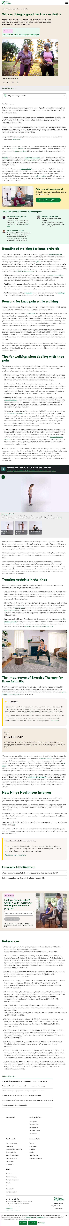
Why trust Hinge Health (17, 96)
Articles (25, 9)
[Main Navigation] (66, 2)
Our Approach (10, 1139)
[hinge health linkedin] (6, 1200)
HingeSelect (9, 1146)
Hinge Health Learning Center (12, 9)
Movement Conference (36, 1158)
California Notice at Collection (13, 1211)
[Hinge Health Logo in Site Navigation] (6, 4)
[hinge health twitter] (12, 1200)
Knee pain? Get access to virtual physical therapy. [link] (20, 34)
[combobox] (19, 913)
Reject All (32, 1222)
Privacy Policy (17, 1206)
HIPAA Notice (9, 1208)
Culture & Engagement (12, 1179)
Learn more (54, 721)
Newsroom (9, 1186)
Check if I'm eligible (47, 200)
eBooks (32, 1152)
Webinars (32, 1149)
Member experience (11, 1143)
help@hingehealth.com (57, 1205)
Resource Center (35, 1139)
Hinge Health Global (11, 1158)
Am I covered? (11, 919)
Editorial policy (10, 1189)
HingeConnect (10, 1161)
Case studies (33, 1146)
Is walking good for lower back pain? (14, 1105)
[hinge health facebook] (9, 1200)
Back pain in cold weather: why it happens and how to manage (23, 1086)
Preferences (41, 1222)
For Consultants (34, 1127)
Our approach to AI (11, 1192)
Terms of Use (9, 1206)
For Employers (33, 1121)
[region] (34, 1219)
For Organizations (35, 1117)
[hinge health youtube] (17, 1199)
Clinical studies (34, 1155)
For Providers (33, 1133)
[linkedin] (12, 82)
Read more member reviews (15, 855)
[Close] (66, 1216)
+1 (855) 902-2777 (59, 1208)
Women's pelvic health (12, 1155)
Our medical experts (11, 1176)
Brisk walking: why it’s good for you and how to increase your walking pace (27, 1100)
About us (8, 1173)
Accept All (23, 1222)
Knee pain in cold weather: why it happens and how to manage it (24, 1081)
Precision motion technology (14, 1149)
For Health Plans (34, 1124)
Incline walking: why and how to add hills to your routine (21, 1095)
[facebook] (17, 82)
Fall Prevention (10, 1164)
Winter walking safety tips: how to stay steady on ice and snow (23, 1091)
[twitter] (8, 82)
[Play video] (34, 493)
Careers (8, 1183)
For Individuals (10, 1117)
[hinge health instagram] (15, 1199)
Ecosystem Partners (35, 1130)
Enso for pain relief (11, 1152)
